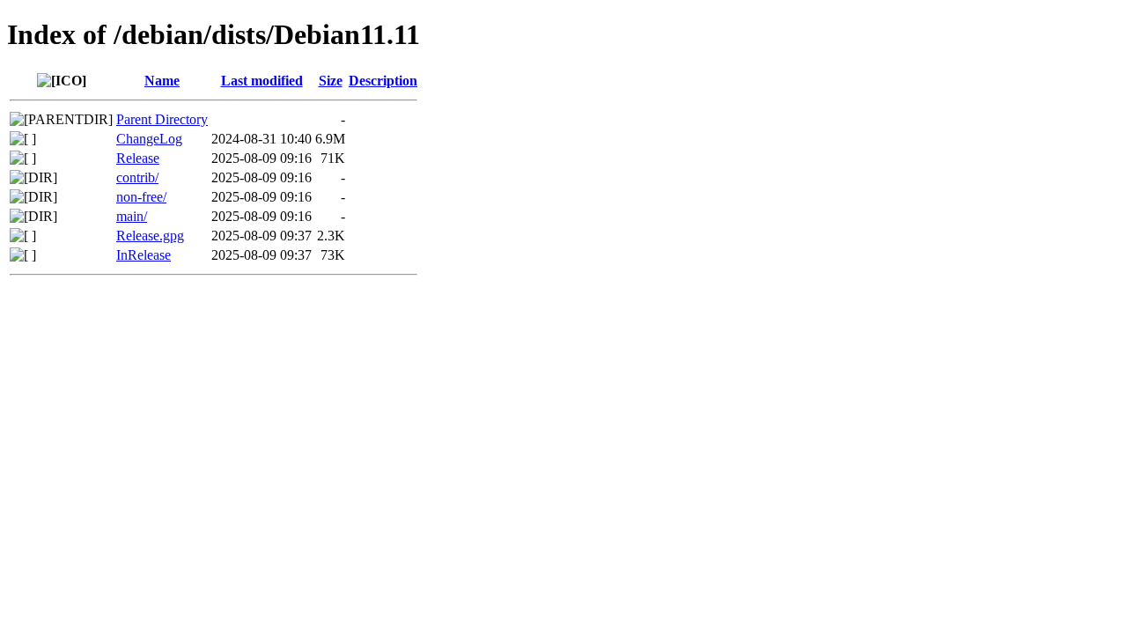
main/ (131, 216)
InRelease (143, 254)
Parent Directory (162, 119)
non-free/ (141, 196)
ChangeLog (149, 138)
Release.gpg (150, 235)
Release (137, 158)
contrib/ (137, 177)
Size (331, 80)
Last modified (262, 80)
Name (162, 80)
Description (383, 80)
